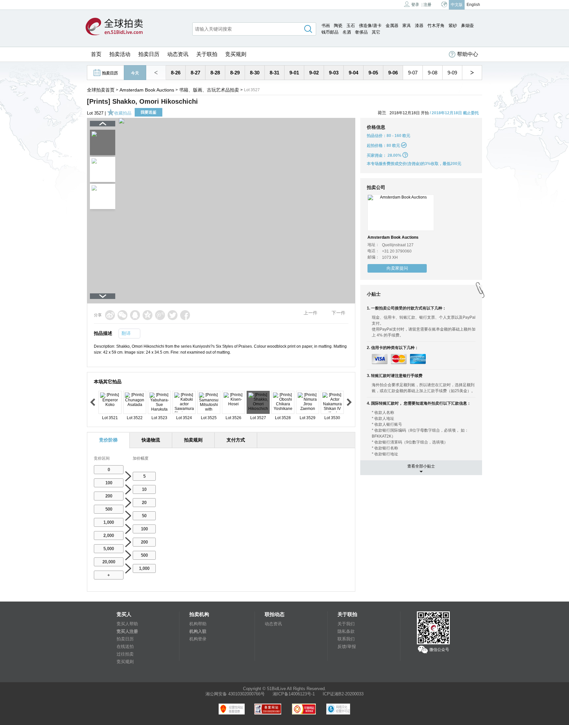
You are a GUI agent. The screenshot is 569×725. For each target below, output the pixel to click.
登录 (415, 4)
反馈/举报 (347, 646)
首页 (96, 54)
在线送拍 (125, 646)
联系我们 (346, 638)
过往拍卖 (125, 654)
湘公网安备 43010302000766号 (235, 693)
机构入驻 (197, 631)
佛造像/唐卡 (370, 25)
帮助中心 (467, 54)
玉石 (350, 25)
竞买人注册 (127, 631)
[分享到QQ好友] (135, 315)
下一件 (338, 312)
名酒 (346, 32)
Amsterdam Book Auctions (147, 90)
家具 (406, 25)
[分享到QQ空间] (147, 315)
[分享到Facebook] (185, 315)
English (473, 4)
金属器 (392, 25)
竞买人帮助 (127, 623)
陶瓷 (338, 25)
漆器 (419, 25)
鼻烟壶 (467, 25)
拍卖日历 (148, 54)
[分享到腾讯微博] (160, 315)
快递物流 (151, 440)
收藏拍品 (122, 113)
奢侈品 (361, 32)
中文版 (457, 4)
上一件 (310, 312)
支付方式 (236, 440)
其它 (376, 32)
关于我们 (346, 623)
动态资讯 (177, 54)
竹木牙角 (436, 25)
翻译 (126, 333)
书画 (325, 25)
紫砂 (452, 25)
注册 (427, 4)
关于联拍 (206, 54)
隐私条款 (346, 631)
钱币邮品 (330, 32)
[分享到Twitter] (172, 315)
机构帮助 (197, 623)
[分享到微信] (122, 315)
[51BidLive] (114, 27)
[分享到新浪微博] (110, 315)
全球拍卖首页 (101, 90)
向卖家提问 (397, 268)
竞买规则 (235, 54)
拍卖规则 (193, 440)
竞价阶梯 (108, 440)
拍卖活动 (119, 54)
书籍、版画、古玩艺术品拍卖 (209, 90)
